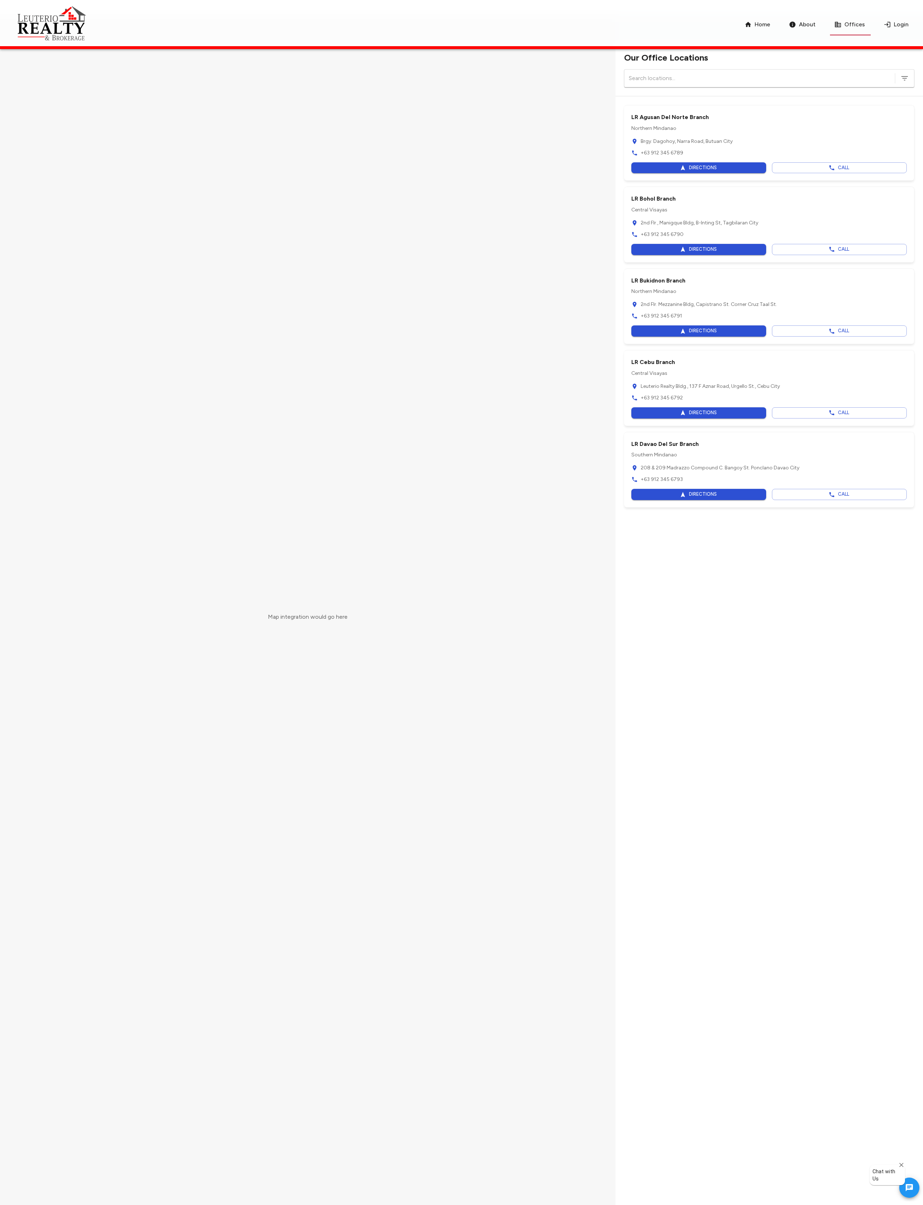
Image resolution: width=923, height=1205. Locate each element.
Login (901, 24)
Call (843, 167)
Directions (703, 167)
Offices (854, 24)
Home (762, 24)
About (807, 24)
